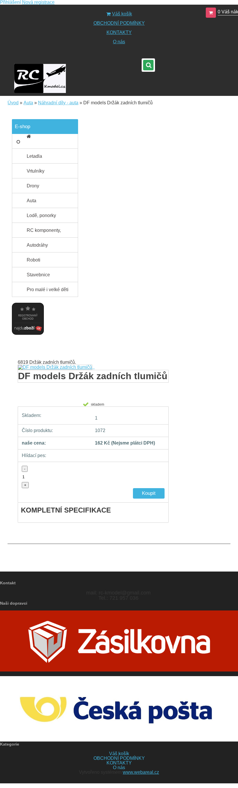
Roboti (33, 259)
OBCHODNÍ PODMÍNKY (119, 23)
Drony (33, 185)
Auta (28, 102)
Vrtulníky (35, 171)
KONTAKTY (119, 32)
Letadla (34, 156)
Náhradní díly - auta (58, 102)
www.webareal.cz (141, 772)
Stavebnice (38, 274)
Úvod (13, 102)
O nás (119, 41)
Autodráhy (37, 245)
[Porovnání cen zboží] (28, 301)
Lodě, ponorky (41, 215)
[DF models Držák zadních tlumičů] (56, 366)
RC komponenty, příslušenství (44, 233)
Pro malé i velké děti (47, 289)
